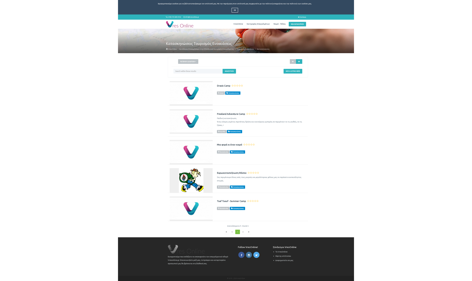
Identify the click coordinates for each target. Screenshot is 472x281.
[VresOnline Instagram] (249, 255)
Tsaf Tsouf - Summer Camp (231, 201)
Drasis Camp (223, 85)
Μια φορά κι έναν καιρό (229, 144)
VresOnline (238, 24)
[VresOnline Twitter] (256, 255)
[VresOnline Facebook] (241, 255)
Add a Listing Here (293, 71)
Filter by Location (187, 61)
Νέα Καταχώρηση (297, 24)
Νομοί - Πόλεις (279, 24)
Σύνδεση (302, 17)
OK (235, 10)
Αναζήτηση (229, 71)
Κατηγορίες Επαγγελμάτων (258, 24)
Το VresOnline (281, 252)
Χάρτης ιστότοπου (283, 256)
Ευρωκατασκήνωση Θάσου (231, 173)
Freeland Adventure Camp (231, 114)
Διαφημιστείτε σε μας (284, 260)
